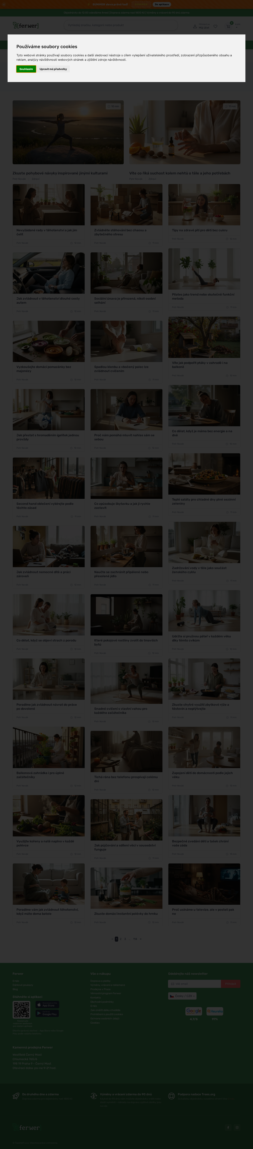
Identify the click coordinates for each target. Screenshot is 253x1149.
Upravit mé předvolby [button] (53, 69)
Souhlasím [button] (26, 69)
